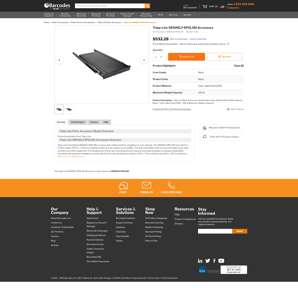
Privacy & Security (138, 278)
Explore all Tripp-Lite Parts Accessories (172, 109)
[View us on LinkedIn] (200, 262)
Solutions (120, 227)
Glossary (179, 223)
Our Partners (57, 231)
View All (239, 65)
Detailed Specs (78, 122)
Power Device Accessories (83, 22)
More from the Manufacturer (71, 156)
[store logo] (57, 6)
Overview (61, 122)
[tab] (61, 122)
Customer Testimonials (62, 227)
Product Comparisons (185, 219)
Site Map (125, 278)
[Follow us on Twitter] (207, 262)
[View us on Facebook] (214, 262)
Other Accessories (60, 22)
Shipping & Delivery (96, 235)
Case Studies (122, 236)
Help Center (92, 218)
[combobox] (112, 5)
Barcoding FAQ (94, 257)
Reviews (94, 122)
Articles (54, 245)
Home (47, 22)
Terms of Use (153, 278)
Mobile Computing (154, 227)
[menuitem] (49, 15)
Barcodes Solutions (125, 218)
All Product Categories (156, 218)
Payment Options (95, 240)
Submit (239, 231)
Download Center (95, 244)
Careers (55, 236)
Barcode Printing (153, 231)
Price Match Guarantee (98, 261)
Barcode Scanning (154, 222)
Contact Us (233, 7)
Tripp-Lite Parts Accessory (109, 22)
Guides (119, 240)
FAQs (106, 122)
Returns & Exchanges (97, 230)
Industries (121, 231)
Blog (53, 240)
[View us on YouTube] (221, 262)
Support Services (124, 222)
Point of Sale (151, 240)
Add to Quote (237, 109)
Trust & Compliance (169, 278)
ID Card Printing (153, 236)
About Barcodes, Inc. (61, 218)
